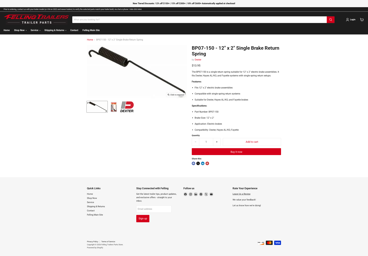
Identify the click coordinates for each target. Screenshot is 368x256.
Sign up (143, 218)
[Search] (331, 19)
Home (7, 30)
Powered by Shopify (95, 248)
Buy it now (236, 151)
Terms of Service (108, 241)
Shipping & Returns (54, 30)
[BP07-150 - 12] (97, 106)
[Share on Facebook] (193, 163)
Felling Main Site (91, 30)
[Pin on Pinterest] (207, 163)
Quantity (196, 135)
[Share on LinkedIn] (202, 163)
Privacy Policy (92, 241)
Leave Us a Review (241, 194)
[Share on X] (198, 163)
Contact (74, 30)
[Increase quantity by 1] (217, 142)
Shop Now (19, 30)
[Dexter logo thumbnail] (127, 106)
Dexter (198, 59)
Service (35, 30)
